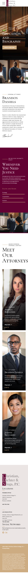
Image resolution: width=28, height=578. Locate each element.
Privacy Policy (5, 548)
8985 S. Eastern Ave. (7, 516)
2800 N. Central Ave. (7, 497)
